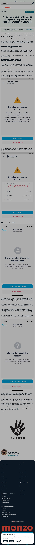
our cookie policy (10, 538)
